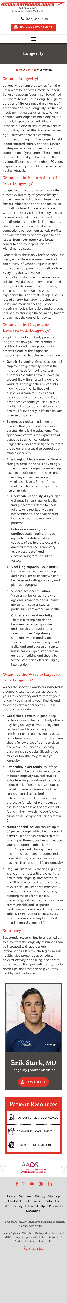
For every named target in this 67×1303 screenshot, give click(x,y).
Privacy (40, 1196)
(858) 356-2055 (37, 18)
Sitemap (54, 1196)
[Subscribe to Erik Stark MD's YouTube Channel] (31, 1184)
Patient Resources (33, 1104)
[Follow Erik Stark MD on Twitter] (24, 1184)
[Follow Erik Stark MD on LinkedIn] (50, 1184)
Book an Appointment (36, 27)
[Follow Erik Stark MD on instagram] (41, 1184)
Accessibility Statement (21, 1206)
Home (19, 69)
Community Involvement (34, 1131)
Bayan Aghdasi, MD (14, 1233)
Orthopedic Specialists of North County (34, 1237)
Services (31, 69)
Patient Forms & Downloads (37, 1117)
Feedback (15, 1201)
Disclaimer (25, 1196)
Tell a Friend (32, 1201)
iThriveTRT (45, 1241)
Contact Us (51, 1201)
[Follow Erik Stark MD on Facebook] (17, 1184)
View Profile (35, 1082)
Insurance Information (34, 1145)
